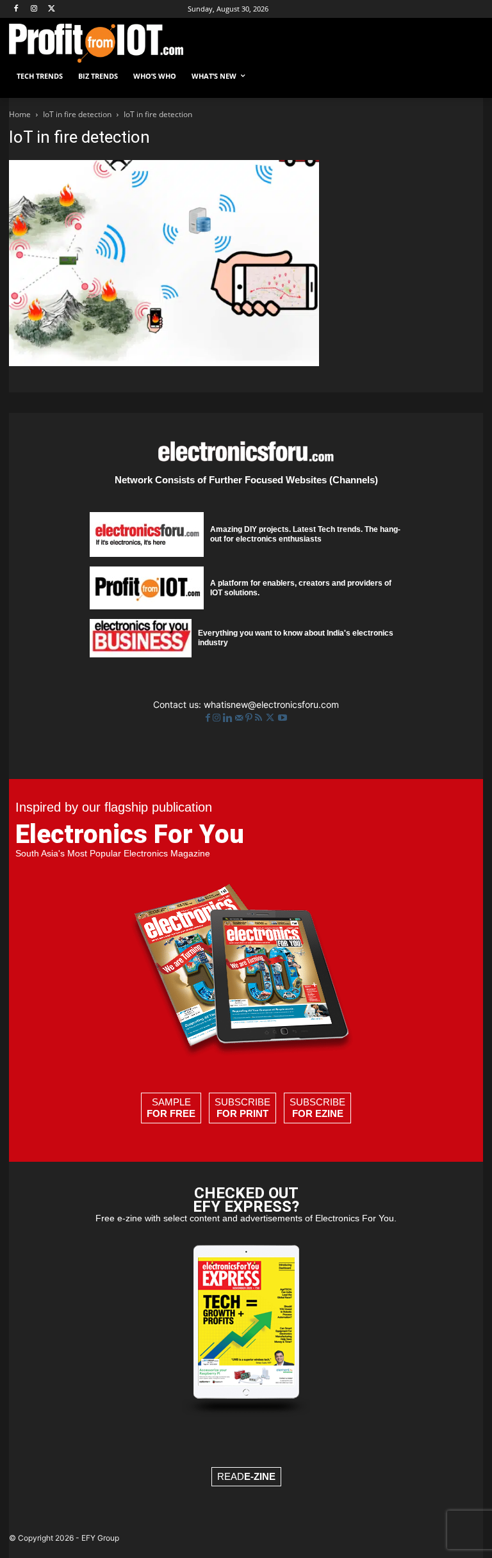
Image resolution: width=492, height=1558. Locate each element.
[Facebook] (16, 9)
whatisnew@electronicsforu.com (271, 704)
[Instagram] (34, 9)
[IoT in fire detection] (164, 362)
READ (246, 1476)
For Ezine (317, 1113)
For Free (171, 1113)
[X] (52, 9)
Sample (171, 1107)
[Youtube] (282, 717)
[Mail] (240, 717)
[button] (468, 76)
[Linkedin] (229, 717)
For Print (242, 1113)
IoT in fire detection (77, 114)
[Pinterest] (250, 717)
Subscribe (242, 1107)
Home (20, 114)
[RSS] (260, 717)
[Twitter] (271, 717)
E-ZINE (259, 1476)
